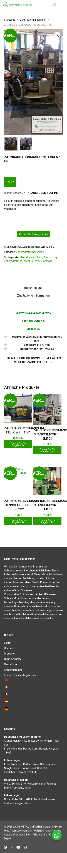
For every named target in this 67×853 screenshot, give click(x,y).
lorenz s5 (37, 261)
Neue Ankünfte (13, 659)
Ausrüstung (50, 257)
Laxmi (7, 642)
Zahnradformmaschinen (33, 19)
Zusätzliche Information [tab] (33, 295)
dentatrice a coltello (31, 257)
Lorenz (27, 261)
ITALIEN (10, 181)
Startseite (9, 19)
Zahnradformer (13, 261)
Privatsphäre (40, 834)
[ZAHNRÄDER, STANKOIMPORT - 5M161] (47, 409)
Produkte (9, 653)
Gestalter (48, 261)
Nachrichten (11, 664)
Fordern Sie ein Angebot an (33, 234)
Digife (7, 838)
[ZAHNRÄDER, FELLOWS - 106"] (18, 408)
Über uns (9, 648)
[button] (62, 5)
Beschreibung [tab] (33, 288)
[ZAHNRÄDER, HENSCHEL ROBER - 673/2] (18, 481)
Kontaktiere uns (13, 669)
